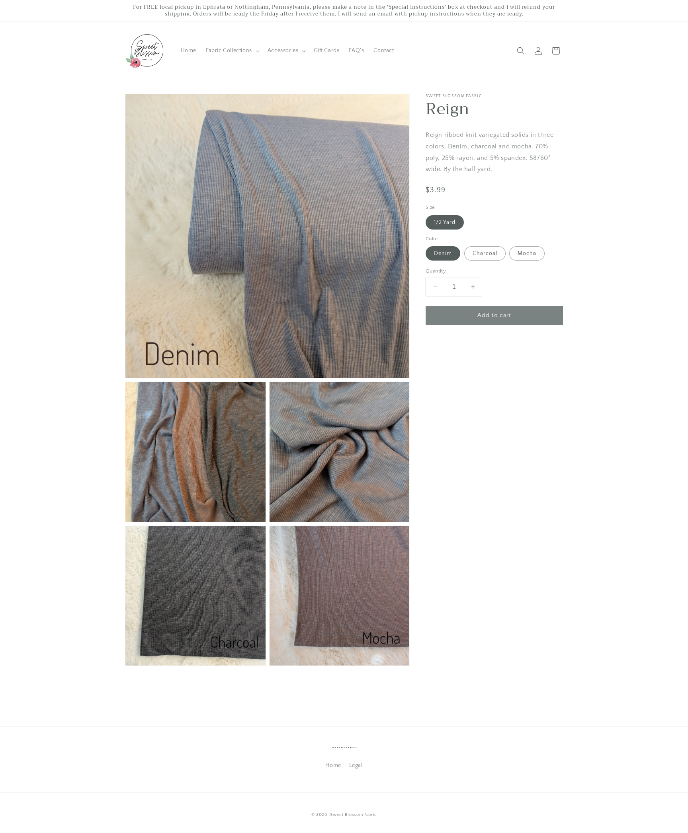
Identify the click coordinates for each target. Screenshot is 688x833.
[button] (232, 50)
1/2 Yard (444, 222)
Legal (356, 765)
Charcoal (485, 253)
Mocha (527, 253)
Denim (443, 253)
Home (333, 765)
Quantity (436, 271)
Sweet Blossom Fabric (353, 814)
